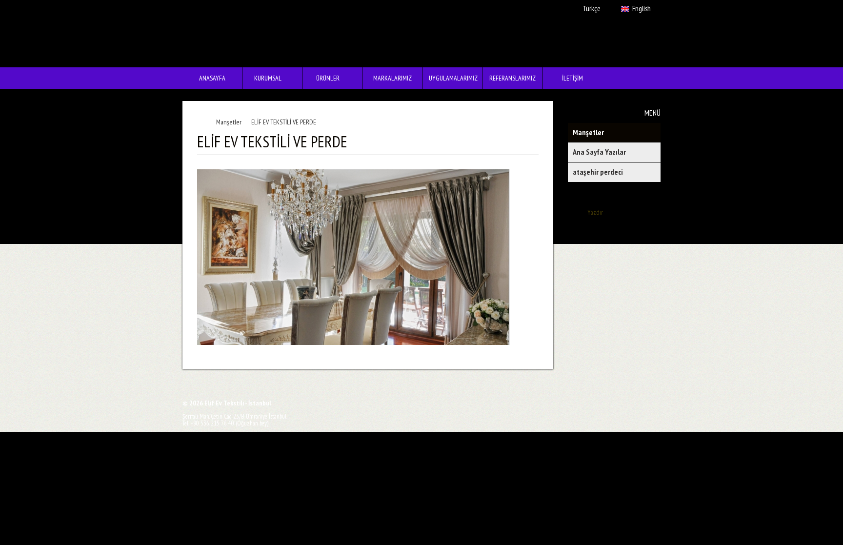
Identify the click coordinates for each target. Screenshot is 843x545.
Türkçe (591, 8)
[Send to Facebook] (366, 401)
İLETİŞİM (572, 78)
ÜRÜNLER (321, 80)
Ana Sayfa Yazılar (599, 152)
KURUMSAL (261, 80)
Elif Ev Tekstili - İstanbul (230, 33)
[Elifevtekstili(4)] (357, 258)
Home (202, 122)
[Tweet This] (381, 401)
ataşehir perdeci (598, 172)
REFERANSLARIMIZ (512, 78)
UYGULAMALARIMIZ (453, 78)
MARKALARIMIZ (392, 78)
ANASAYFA (212, 78)
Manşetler (588, 132)
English (641, 8)
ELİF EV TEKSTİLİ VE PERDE (283, 122)
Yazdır (595, 212)
